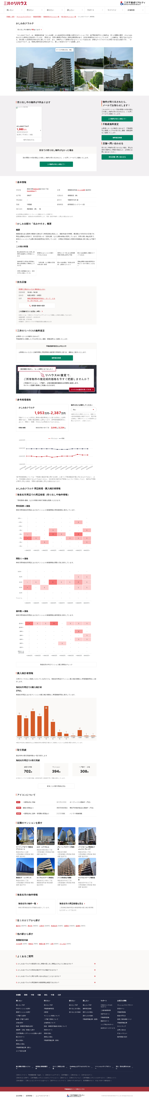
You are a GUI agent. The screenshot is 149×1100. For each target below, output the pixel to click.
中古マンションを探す (23, 1008)
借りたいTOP (73, 1005)
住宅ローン (120, 1008)
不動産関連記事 (122, 1023)
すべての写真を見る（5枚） (64, 50)
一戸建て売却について (51, 1019)
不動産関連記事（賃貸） (90, 1019)
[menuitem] (14, 10)
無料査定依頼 (117, 138)
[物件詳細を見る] (29, 139)
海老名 (30, 944)
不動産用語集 (105, 1017)
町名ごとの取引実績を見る (56, 786)
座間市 (66, 926)
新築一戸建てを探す (22, 1019)
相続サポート (105, 1021)
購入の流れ (19, 1040)
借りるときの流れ (74, 1008)
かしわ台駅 (81, 190)
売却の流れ (47, 1033)
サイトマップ (121, 1026)
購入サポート (20, 1037)
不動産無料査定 (49, 1008)
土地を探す (19, 1023)
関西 (25, 995)
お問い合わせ (121, 1030)
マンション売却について (52, 1016)
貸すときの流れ (88, 1012)
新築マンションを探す (23, 1012)
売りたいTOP (48, 1005)
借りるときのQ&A (75, 1012)
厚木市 (30, 926)
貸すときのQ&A (88, 1016)
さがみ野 (19, 944)
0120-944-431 (38, 306)
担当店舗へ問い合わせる (117, 157)
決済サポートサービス (108, 1028)
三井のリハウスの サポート (106, 1006)
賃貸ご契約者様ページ (124, 1019)
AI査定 (46, 1012)
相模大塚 (42, 944)
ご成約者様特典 (106, 1010)
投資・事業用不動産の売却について (55, 1026)
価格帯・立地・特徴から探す (25, 1030)
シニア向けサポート (107, 1024)
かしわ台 (63, 944)
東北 (45, 995)
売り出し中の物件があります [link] (28, 29)
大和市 (41, 926)
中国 (52, 995)
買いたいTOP (20, 1005)
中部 (32, 995)
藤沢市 (18, 926)
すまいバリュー (122, 1033)
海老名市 (36, 189)
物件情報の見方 (122, 1037)
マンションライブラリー (125, 1005)
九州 (59, 995)
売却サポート (48, 1030)
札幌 (39, 995)
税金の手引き (121, 1016)
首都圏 (18, 995)
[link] (45, 69)
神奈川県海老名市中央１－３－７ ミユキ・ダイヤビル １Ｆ (41, 299)
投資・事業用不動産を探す (24, 1026)
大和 (51, 944)
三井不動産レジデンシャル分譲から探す (29, 1033)
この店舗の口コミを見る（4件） (30, 311)
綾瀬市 (78, 926)
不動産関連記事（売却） (52, 1040)
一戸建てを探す (21, 1016)
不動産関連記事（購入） (24, 1047)
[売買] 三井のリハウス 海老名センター (32, 289)
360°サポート (105, 1014)
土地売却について (49, 1023)
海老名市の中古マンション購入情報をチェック (56, 664)
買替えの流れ (20, 1044)
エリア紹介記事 (21, 1051)
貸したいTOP (87, 1005)
